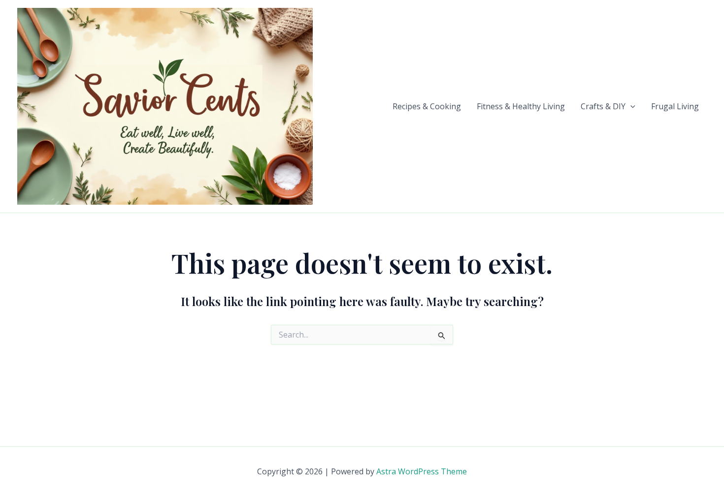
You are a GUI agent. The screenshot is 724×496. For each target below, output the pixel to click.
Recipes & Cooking (427, 106)
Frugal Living (675, 106)
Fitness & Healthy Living (521, 106)
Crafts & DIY (603, 106)
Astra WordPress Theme (421, 471)
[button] (630, 106)
